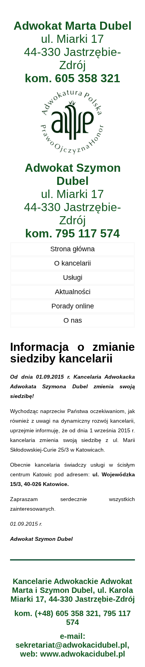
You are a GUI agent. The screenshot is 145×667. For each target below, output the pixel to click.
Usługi (72, 277)
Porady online (72, 306)
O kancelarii (72, 263)
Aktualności (72, 292)
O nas (72, 320)
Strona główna (72, 249)
